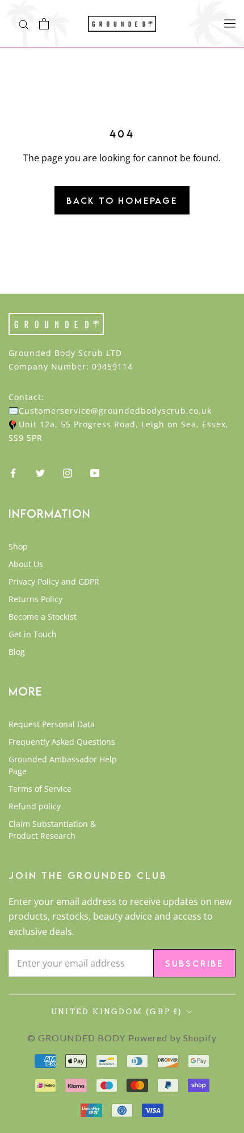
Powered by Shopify (172, 1037)
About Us (26, 564)
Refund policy (35, 806)
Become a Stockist (43, 616)
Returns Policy (35, 599)
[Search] (24, 24)
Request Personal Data (52, 724)
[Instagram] (67, 472)
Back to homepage (122, 200)
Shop (18, 546)
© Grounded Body (76, 1037)
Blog (17, 651)
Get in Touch (33, 634)
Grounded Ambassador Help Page (63, 765)
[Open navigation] (229, 23)
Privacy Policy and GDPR (54, 581)
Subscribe (194, 963)
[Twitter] (40, 472)
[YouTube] (94, 472)
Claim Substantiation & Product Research (52, 829)
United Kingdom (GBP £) (117, 1011)
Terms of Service (40, 788)
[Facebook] (13, 472)
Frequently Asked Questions (62, 741)
